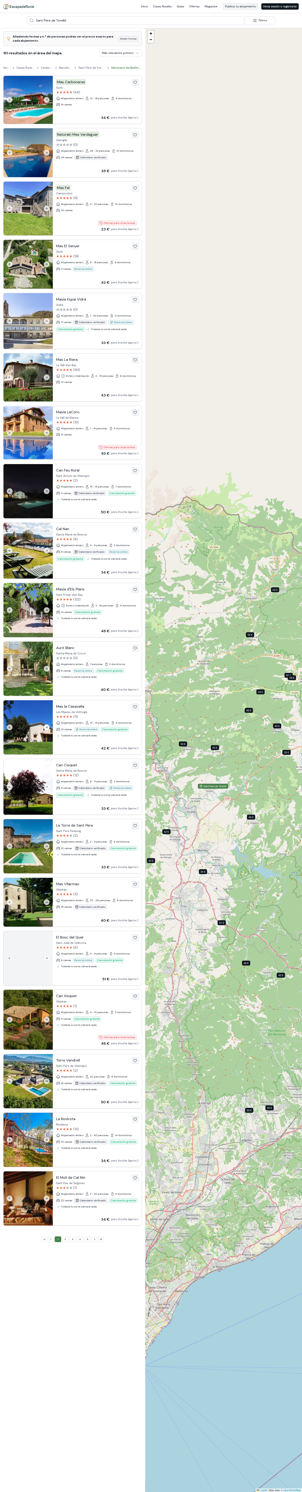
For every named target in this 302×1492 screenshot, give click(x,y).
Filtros (263, 20)
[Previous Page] (51, 1239)
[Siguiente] (47, 100)
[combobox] (135, 20)
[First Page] (44, 1239)
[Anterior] (10, 100)
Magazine (211, 6)
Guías (180, 6)
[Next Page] (94, 1239)
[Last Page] (101, 1239)
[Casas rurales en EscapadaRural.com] (18, 6)
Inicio (144, 6)
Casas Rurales (162, 6)
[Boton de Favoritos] (135, 82)
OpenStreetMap (292, 1490)
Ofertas (194, 6)
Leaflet (263, 1490)
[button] (206, 872)
